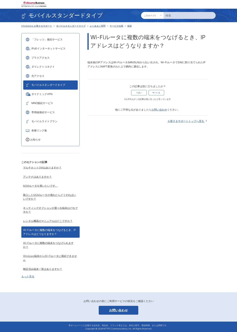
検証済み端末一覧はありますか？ (42, 269)
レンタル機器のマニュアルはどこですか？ (48, 221)
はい (140, 92)
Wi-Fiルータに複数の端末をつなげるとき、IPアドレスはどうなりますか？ (49, 232)
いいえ (157, 92)
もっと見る (27, 276)
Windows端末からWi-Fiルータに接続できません (50, 258)
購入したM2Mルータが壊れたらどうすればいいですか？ (49, 197)
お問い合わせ (159, 109)
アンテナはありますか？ (37, 176)
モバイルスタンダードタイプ (71, 25)
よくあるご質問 (97, 25)
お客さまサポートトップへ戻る (186, 121)
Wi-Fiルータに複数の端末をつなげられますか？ (48, 245)
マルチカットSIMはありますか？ (42, 167)
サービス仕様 (116, 25)
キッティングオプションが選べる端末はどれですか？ (50, 210)
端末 (129, 25)
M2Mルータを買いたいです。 (40, 185)
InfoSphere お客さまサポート (36, 25)
